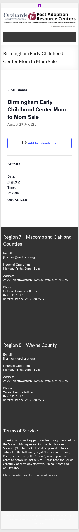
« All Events (17, 90)
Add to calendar (40, 143)
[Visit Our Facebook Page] (39, 6)
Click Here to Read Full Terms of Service (30, 475)
